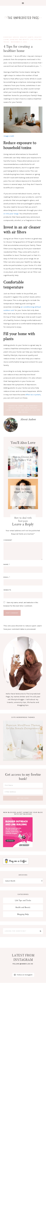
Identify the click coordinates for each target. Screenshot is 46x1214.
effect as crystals (33, 395)
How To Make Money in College (23, 490)
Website (7, 590)
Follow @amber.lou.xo (23, 964)
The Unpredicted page (23, 18)
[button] (23, 3)
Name (7, 564)
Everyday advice (11, 37)
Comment (8, 540)
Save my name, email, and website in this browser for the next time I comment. (21, 604)
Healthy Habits (26, 37)
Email (7, 577)
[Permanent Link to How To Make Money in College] (23, 509)
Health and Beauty (23, 907)
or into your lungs (11, 214)
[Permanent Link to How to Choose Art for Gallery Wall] (23, 476)
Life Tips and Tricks (23, 900)
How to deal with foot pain (23, 517)
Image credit (9, 136)
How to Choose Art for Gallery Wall (23, 458)
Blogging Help (23, 914)
